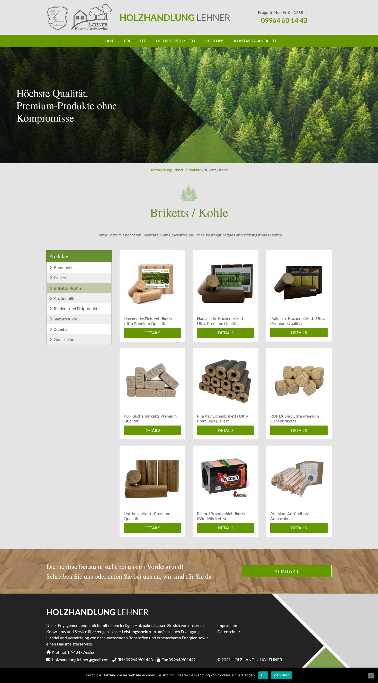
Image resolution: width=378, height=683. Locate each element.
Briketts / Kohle (68, 287)
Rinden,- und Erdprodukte (77, 308)
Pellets (60, 277)
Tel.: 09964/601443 (135, 659)
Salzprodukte (65, 318)
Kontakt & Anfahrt (255, 40)
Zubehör (61, 329)
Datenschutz (228, 631)
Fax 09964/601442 (178, 659)
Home (108, 40)
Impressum (227, 625)
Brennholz (63, 267)
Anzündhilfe (64, 298)
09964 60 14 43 (284, 20)
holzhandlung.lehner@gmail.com (80, 659)
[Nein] (371, 676)
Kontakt (286, 571)
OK (263, 675)
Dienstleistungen (175, 40)
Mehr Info (281, 675)
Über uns (214, 40)
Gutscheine (64, 339)
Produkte (135, 40)
